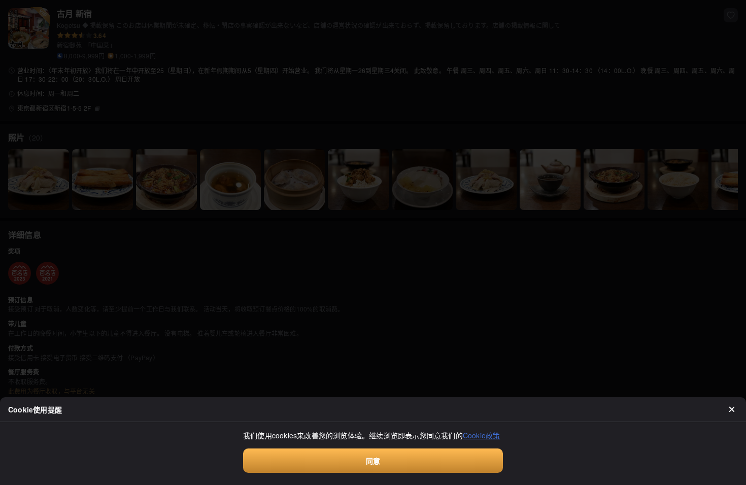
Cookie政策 (481, 435)
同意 (373, 461)
